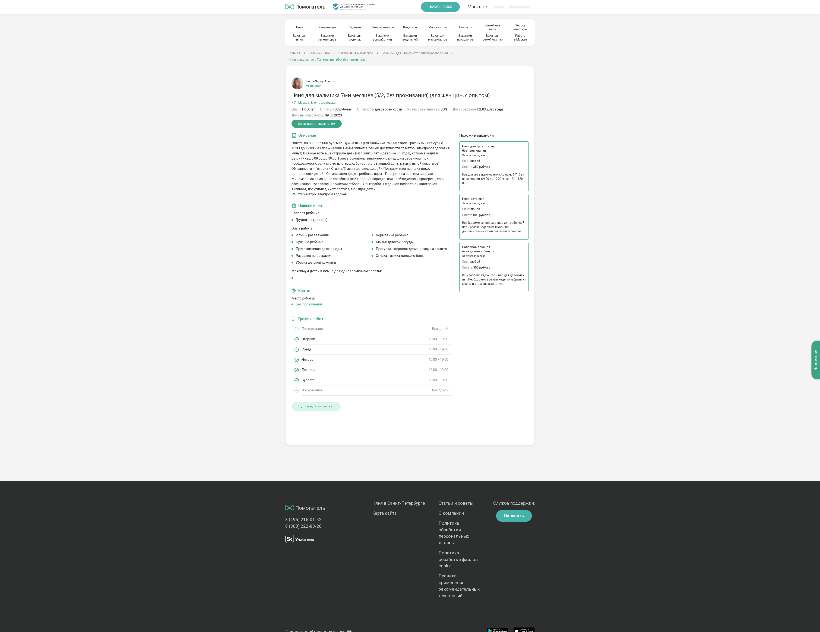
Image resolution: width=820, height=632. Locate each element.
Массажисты (438, 27)
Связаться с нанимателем (316, 123)
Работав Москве (520, 37)
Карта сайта (384, 513)
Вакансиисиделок (355, 37)
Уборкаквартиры (520, 27)
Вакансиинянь (299, 37)
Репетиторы (327, 27)
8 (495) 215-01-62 (303, 519)
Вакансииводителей (410, 37)
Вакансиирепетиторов (327, 37)
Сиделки (355, 27)
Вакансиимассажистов (437, 37)
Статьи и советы (456, 503)
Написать (514, 515)
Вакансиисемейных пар (493, 37)
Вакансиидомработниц (382, 37)
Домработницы (382, 27)
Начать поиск (440, 7)
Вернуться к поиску (318, 406)
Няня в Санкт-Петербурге (398, 503)
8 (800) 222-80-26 (303, 526)
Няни (299, 27)
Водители (410, 27)
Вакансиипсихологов (465, 37)
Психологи (465, 27)
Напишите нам (815, 360)
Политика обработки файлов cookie (458, 559)
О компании (451, 513)
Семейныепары (492, 27)
